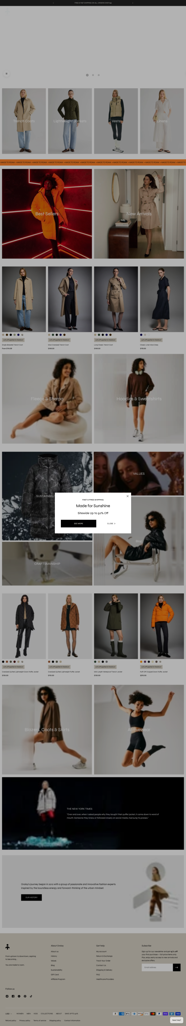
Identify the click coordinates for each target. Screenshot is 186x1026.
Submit (77, 536)
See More (78, 523)
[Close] (131, 485)
